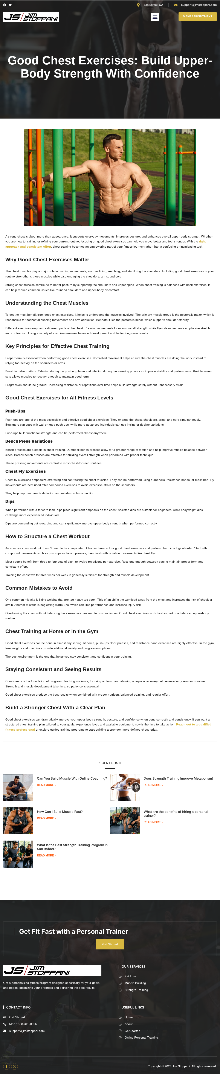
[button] (155, 17)
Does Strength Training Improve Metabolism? (179, 778)
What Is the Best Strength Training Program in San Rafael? (72, 847)
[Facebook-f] (6, 1066)
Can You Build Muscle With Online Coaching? (72, 778)
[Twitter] (10, 4)
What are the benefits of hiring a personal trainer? (176, 814)
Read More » (46, 785)
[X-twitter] (14, 1066)
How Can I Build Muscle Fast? (60, 812)
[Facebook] (4, 4)
